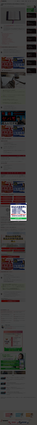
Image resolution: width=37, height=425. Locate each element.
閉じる (18, 221)
